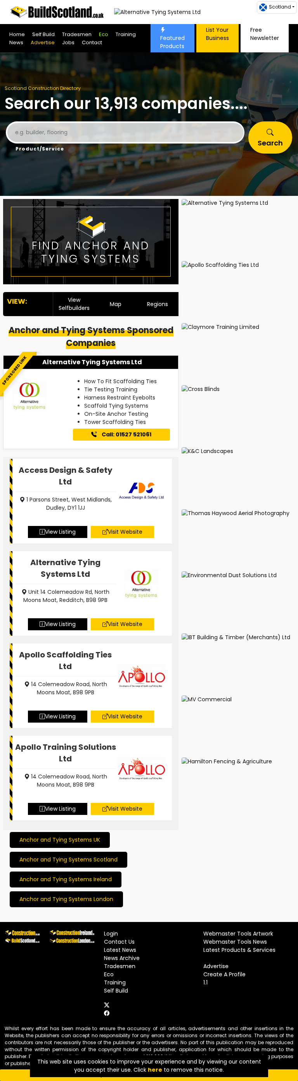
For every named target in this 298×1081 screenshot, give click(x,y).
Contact (92, 42)
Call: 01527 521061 (125, 434)
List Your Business (217, 34)
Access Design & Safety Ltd (66, 476)
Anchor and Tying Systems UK (59, 840)
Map (115, 304)
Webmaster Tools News (235, 942)
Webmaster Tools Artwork (238, 933)
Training (126, 34)
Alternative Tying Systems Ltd (92, 362)
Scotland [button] (280, 6)
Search (270, 143)
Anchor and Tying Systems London (66, 899)
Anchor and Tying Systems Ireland (65, 879)
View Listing (60, 532)
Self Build (43, 34)
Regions (157, 304)
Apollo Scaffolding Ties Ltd (65, 660)
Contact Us (119, 942)
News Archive (122, 958)
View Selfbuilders (74, 304)
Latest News (120, 950)
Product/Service (40, 148)
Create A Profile (224, 974)
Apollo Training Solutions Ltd (65, 753)
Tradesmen (77, 34)
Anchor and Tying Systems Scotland (68, 859)
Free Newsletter (264, 34)
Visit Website (125, 532)
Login (111, 933)
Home (17, 34)
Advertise (43, 42)
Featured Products (172, 42)
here (155, 1070)
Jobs (68, 42)
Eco (103, 34)
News (16, 42)
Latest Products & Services (239, 950)
